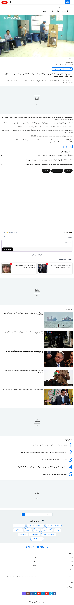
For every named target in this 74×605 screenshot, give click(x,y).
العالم (64, 7)
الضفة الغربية (18, 530)
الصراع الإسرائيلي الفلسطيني (35, 526)
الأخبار (68, 7)
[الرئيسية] (72, 7)
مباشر (4, 2)
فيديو (71, 573)
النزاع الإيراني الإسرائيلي (53, 526)
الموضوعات (70, 553)
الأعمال (71, 561)
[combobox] (37, 514)
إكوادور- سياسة (57, 171)
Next (71, 565)
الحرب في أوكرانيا (19, 526)
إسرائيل (28, 530)
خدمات (71, 582)
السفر (71, 569)
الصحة (34, 565)
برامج (34, 573)
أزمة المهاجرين (34, 534)
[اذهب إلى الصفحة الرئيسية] (67, 2)
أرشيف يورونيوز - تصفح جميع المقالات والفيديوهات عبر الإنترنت (21, 577)
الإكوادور (59, 7)
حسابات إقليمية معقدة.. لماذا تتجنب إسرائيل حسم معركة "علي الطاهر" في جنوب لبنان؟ (49, 164)
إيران (36, 530)
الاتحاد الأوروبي (47, 530)
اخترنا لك (69, 309)
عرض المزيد (70, 587)
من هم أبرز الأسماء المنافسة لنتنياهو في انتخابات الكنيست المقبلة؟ (54, 155)
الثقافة (34, 569)
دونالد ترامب (23, 534)
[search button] (23, 514)
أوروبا (71, 558)
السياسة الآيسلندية (37, 539)
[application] (37, 36)
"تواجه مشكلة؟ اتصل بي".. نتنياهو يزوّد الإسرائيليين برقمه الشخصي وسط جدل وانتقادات (48, 160)
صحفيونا (70, 577)
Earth (34, 561)
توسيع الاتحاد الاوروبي (48, 534)
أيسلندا (57, 530)
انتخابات (68, 171)
